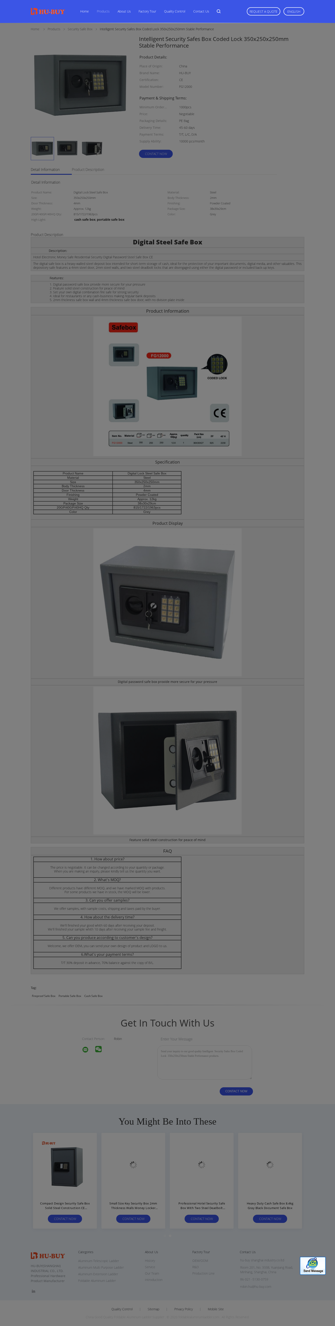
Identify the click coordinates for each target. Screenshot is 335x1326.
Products (103, 11)
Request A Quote (264, 11)
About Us (124, 11)
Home (84, 11)
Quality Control (174, 11)
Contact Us (201, 11)
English (293, 11)
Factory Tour (147, 11)
